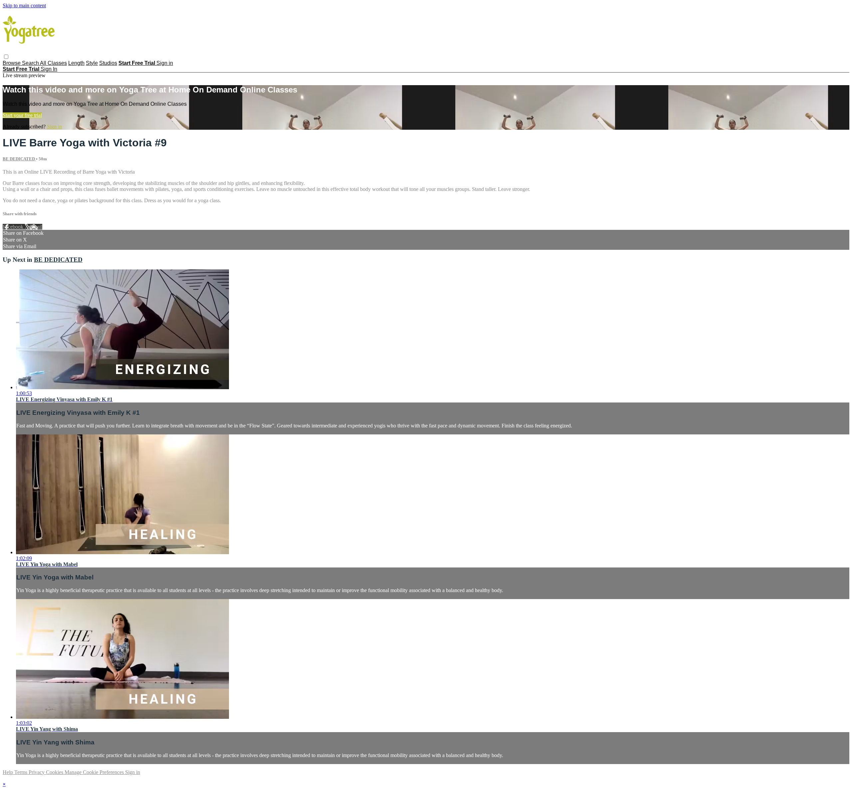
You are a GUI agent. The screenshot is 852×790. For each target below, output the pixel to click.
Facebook (14, 227)
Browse (12, 63)
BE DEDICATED (19, 158)
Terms (21, 772)
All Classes (53, 63)
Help (8, 772)
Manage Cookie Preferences (95, 772)
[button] (6, 57)
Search (31, 63)
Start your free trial (22, 115)
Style (92, 63)
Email (36, 227)
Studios (108, 63)
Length (76, 63)
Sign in (164, 63)
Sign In (49, 69)
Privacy (37, 772)
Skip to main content (24, 5)
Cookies (55, 772)
